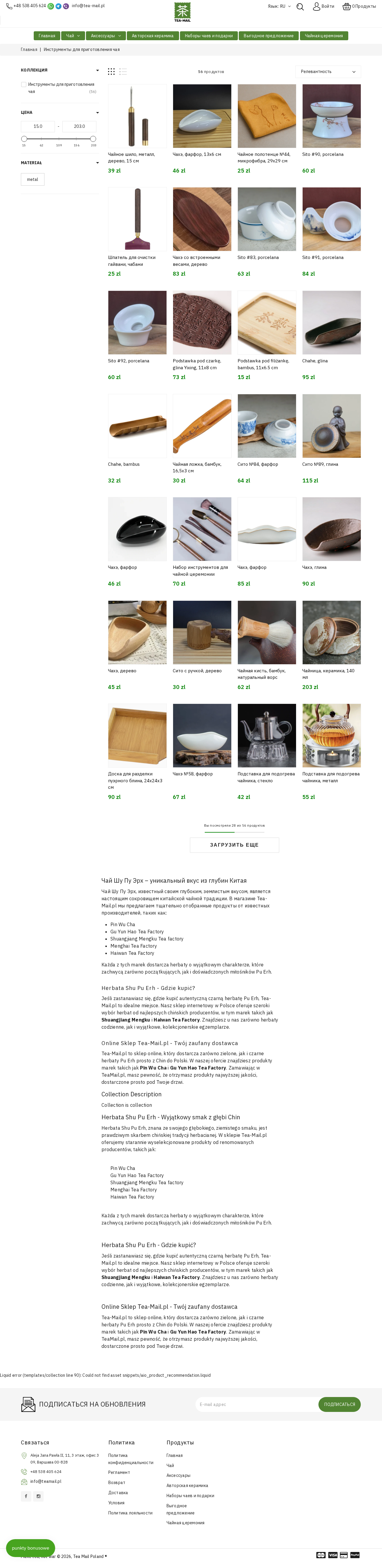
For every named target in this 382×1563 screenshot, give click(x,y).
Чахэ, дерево (122, 670)
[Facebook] (26, 1496)
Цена (27, 112)
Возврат (117, 1482)
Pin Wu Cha (122, 924)
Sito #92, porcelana (128, 361)
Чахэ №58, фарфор (193, 774)
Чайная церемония (324, 35)
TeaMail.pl (113, 1075)
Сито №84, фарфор (258, 464)
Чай (70, 35)
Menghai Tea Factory (133, 946)
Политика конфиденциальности (131, 1459)
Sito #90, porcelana (323, 154)
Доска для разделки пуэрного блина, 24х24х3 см (135, 780)
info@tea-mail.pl (88, 5)
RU (283, 6)
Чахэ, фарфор (122, 567)
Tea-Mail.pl (114, 1053)
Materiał (31, 162)
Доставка (118, 1492)
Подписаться (339, 1404)
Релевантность (316, 71)
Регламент (119, 1472)
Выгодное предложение (269, 35)
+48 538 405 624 (29, 5)
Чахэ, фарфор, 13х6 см (197, 154)
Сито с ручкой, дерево (197, 670)
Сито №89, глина (320, 464)
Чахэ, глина (314, 567)
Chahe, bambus (124, 464)
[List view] (123, 71)
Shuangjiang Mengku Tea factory (147, 939)
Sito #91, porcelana (323, 257)
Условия (116, 1502)
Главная (47, 35)
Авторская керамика (153, 35)
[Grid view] (111, 71)
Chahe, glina (315, 361)
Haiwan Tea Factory (132, 953)
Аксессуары (103, 35)
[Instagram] (38, 1496)
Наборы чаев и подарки (209, 35)
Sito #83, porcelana (258, 257)
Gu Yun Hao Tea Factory (137, 932)
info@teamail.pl (45, 1481)
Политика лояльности (130, 1513)
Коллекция (34, 70)
